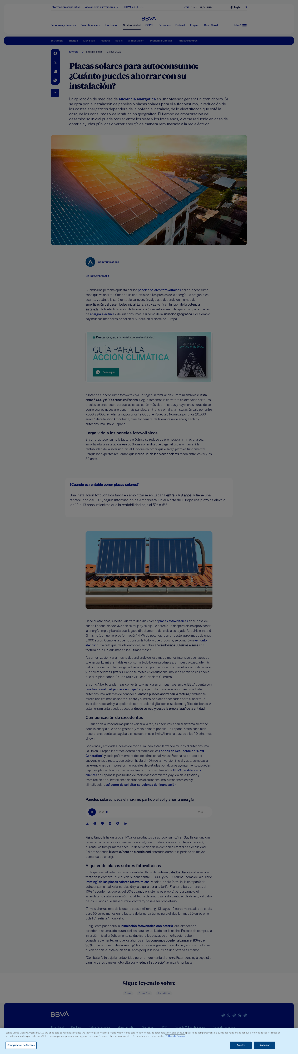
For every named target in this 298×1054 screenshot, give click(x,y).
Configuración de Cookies (21, 1045)
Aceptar (241, 1045)
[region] (149, 1041)
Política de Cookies (175, 1036)
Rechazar (265, 1045)
